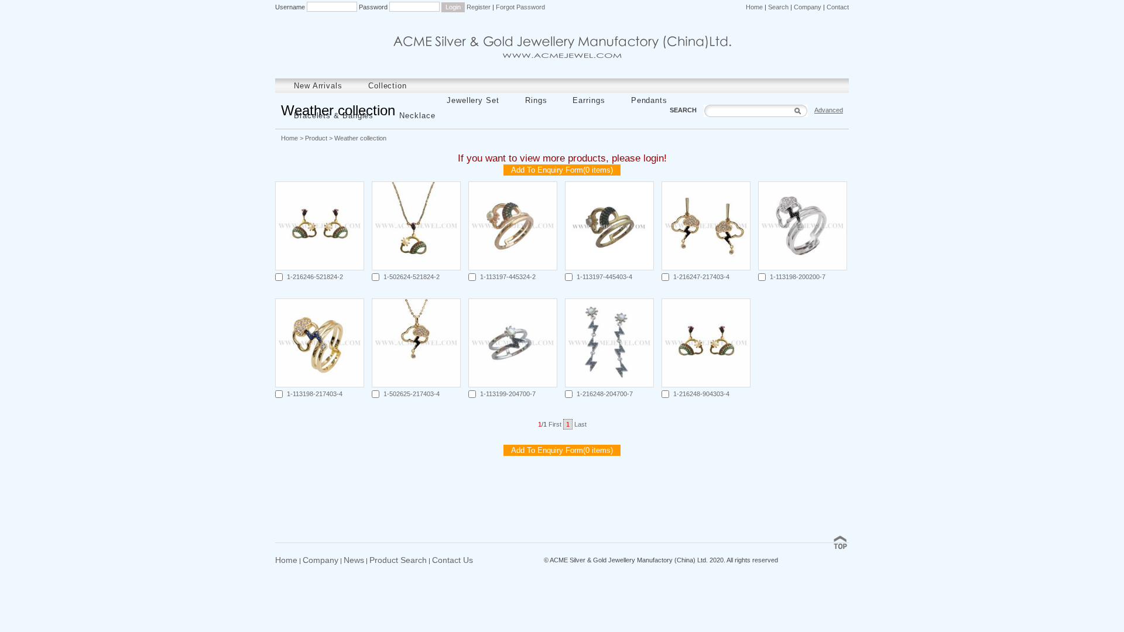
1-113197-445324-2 (508, 276)
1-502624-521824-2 (411, 276)
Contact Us (452, 560)
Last (580, 424)
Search (778, 7)
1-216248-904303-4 (701, 393)
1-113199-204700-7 (508, 393)
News (354, 560)
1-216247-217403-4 (701, 276)
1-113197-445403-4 (604, 276)
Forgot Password (520, 7)
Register (479, 7)
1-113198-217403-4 (314, 393)
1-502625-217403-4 (411, 393)
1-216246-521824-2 (315, 276)
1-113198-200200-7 (797, 276)
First (555, 424)
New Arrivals (318, 85)
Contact (838, 7)
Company (807, 7)
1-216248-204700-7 (605, 393)
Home (754, 7)
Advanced (828, 110)
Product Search (398, 560)
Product (316, 138)
